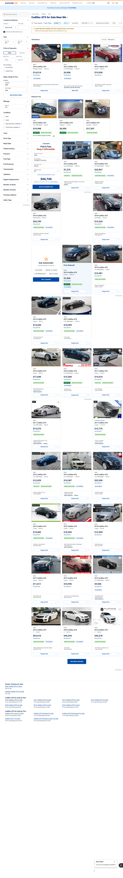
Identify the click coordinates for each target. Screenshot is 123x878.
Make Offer (75, 90)
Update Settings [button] (54, 182)
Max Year (20, 41)
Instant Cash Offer (64, 3)
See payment (36, 75)
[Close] (115, 862)
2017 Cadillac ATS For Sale (42, 700)
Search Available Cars (46, 187)
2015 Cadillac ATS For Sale (71, 700)
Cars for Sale (35, 14)
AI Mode (91, 3)
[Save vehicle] (58, 46)
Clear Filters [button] (48, 23)
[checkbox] (8, 67)
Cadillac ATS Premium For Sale (43, 713)
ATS (49, 14)
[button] (108, 3)
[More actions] (57, 90)
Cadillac (43, 14)
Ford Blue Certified (99, 420)
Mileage (7, 105)
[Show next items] (119, 23)
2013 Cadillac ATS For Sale (99, 700)
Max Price (19, 56)
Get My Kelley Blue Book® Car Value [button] (46, 174)
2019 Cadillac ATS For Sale (13, 700)
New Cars (31, 3)
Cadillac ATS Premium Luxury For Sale (46, 718)
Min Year (7, 41)
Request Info (44, 90)
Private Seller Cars (42, 3)
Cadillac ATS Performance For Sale (73, 713)
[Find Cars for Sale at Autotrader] (11, 3)
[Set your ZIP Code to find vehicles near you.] (68, 17)
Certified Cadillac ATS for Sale (14, 691)
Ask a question (46, 279)
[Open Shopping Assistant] (121, 865)
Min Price (6, 56)
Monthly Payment (38, 153)
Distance (5, 23)
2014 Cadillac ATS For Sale (71, 705)
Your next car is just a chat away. (61, 8)
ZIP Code (20, 23)
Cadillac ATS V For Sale (12, 718)
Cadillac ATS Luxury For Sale (14, 713)
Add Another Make (16, 95)
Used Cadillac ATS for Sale (13, 686)
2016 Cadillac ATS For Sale (42, 705)
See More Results (76, 661)
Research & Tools (77, 3)
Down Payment (38, 164)
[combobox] (16, 14)
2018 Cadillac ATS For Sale (13, 705)
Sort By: (104, 39)
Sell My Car (53, 3)
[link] (37, 78)
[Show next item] (88, 253)
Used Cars (23, 3)
